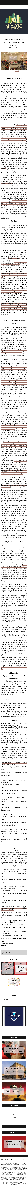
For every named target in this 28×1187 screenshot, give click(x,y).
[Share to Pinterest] (25, 953)
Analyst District (9, 1159)
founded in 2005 (14, 258)
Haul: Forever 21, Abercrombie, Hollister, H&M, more (14, 887)
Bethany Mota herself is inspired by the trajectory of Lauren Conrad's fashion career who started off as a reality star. (14, 666)
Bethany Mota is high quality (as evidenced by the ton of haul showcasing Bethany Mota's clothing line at (14, 484)
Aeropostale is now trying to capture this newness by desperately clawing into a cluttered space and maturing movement (14, 463)
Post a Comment (4, 999)
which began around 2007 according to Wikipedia (14, 262)
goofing (17, 70)
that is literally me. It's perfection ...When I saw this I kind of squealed (14, 368)
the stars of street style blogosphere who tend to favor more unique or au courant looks (14, 566)
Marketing (10, 952)
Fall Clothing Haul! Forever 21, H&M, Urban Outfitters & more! (14, 763)
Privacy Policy (7, 1162)
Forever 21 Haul (8, 814)
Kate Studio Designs (19, 1160)
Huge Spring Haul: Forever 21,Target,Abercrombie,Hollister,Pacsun (14, 870)
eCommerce (4, 952)
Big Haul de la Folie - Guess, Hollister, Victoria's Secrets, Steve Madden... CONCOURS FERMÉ (14, 908)
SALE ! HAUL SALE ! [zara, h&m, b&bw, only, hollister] (14, 921)
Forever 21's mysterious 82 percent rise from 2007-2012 (14, 252)
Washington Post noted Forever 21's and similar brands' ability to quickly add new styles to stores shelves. (14, 194)
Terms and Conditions (18, 1162)
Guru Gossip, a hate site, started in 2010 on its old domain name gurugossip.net (14, 350)
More (25, 1002)
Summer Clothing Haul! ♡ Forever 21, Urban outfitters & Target (14, 830)
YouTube (4, 953)
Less (2, 1002)
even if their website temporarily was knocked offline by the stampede (14, 291)
